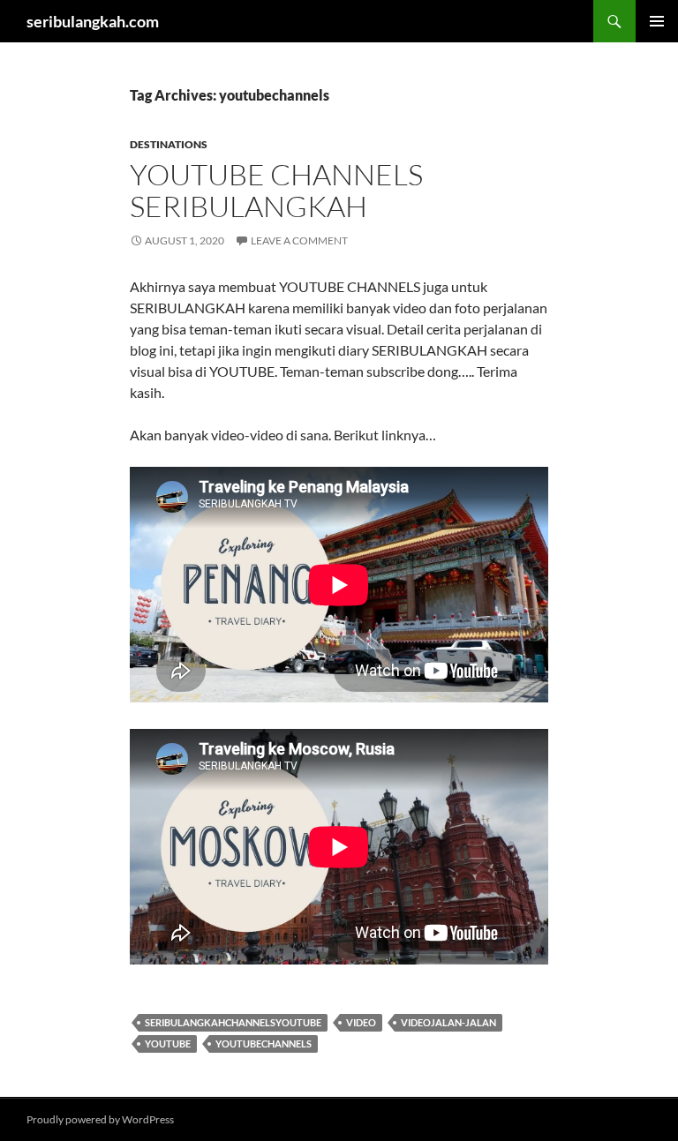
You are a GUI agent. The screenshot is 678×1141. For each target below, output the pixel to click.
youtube (168, 1043)
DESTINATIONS (168, 144)
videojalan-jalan (448, 1022)
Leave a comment (299, 240)
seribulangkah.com (92, 21)
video (361, 1022)
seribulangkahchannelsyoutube (233, 1022)
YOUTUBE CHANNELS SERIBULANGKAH (276, 190)
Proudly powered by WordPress (100, 1119)
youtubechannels (263, 1043)
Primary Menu (657, 21)
